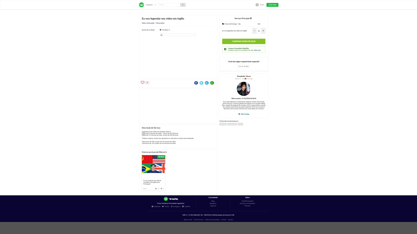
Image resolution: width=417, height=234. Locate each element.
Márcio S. (238, 79)
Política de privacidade (212, 219)
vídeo (240, 124)
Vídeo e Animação (148, 23)
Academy (213, 203)
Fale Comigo (245, 114)
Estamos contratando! (247, 203)
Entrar (262, 5)
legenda (223, 124)
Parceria (247, 206)
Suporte (213, 206)
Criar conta (272, 5)
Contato (223, 219)
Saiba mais (257, 50)
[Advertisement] (178, 106)
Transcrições (160, 23)
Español (230, 219)
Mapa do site (188, 219)
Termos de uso (198, 219)
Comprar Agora (244, 41)
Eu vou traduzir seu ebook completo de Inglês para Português (152, 182)
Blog (213, 201)
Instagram (176, 206)
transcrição (232, 124)
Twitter (166, 206)
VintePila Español (247, 201)
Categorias (149, 5)
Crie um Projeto (243, 66)
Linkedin (187, 206)
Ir (182, 5)
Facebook (157, 206)
